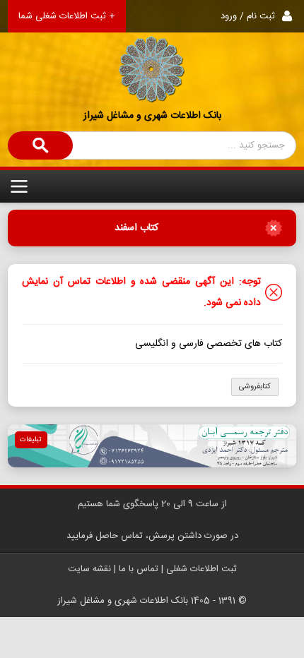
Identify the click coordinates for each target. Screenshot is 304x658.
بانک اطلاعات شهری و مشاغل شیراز (152, 115)
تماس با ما (138, 569)
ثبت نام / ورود (248, 16)
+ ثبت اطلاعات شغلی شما (66, 16)
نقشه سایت (89, 569)
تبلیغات (31, 439)
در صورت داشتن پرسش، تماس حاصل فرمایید (152, 536)
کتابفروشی (255, 387)
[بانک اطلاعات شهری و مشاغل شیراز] (152, 52)
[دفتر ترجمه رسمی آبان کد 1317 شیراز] (152, 445)
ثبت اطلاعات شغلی (201, 569)
